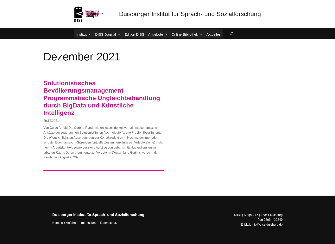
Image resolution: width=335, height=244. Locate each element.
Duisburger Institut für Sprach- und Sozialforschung (190, 13)
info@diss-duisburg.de (267, 224)
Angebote (155, 34)
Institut (81, 34)
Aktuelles (213, 34)
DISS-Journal (105, 34)
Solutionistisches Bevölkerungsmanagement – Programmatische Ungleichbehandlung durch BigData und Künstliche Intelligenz (101, 98)
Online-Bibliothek (185, 34)
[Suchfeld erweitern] (231, 33)
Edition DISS (134, 34)
